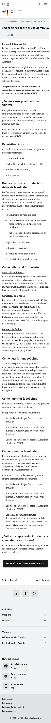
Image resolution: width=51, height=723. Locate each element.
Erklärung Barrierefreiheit (13, 707)
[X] (17, 593)
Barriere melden (9, 711)
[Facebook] (26, 593)
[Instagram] (35, 593)
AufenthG (20, 430)
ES (8, 4)
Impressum (7, 703)
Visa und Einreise (10, 21)
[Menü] (46, 4)
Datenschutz (7, 699)
